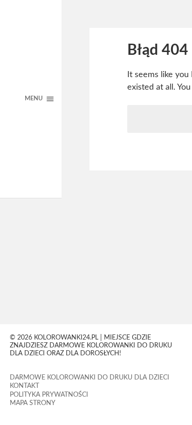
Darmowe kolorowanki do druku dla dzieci (89, 377)
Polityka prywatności (49, 395)
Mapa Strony (32, 403)
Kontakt (24, 386)
